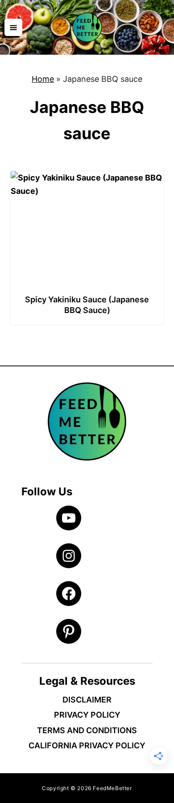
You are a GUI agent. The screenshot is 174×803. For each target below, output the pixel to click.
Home (43, 79)
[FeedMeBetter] (87, 27)
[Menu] (13, 27)
